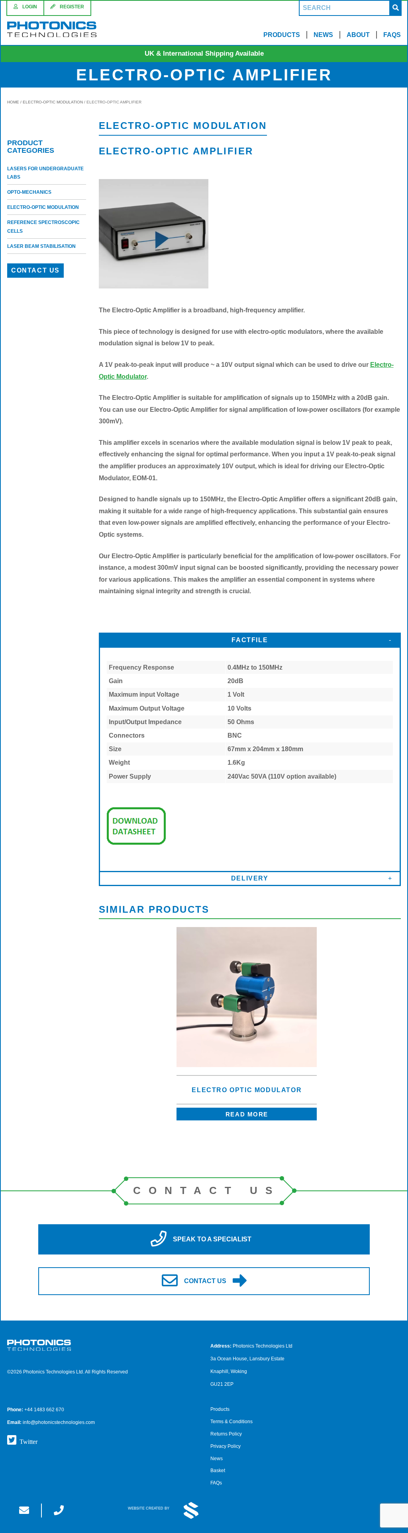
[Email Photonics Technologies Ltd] (24, 1510)
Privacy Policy (225, 1446)
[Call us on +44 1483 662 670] (59, 1510)
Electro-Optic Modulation (53, 102)
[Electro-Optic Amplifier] (153, 286)
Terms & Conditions (231, 1421)
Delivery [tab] (250, 878)
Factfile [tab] (249, 640)
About (358, 34)
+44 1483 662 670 (44, 1409)
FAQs (392, 34)
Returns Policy (226, 1434)
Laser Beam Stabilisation (41, 246)
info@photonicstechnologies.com (59, 1422)
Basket (217, 1470)
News (323, 34)
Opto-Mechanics (29, 192)
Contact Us (35, 270)
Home (13, 102)
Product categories (30, 146)
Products (281, 34)
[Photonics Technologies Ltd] (51, 30)
